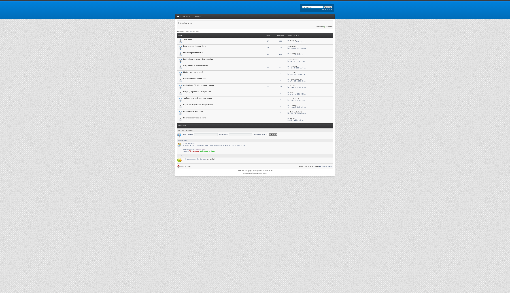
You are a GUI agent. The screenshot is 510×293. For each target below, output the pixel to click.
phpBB (249, 170)
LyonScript (293, 99)
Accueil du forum (185, 16)
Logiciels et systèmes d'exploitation (198, 59)
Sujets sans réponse (183, 31)
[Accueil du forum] (176, 3)
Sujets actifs (195, 31)
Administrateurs (194, 151)
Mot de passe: (223, 134)
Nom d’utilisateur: (188, 134)
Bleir (291, 86)
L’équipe (300, 166)
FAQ (199, 16)
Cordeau (293, 105)
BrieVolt (292, 66)
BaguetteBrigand (295, 79)
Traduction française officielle (252, 173)
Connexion (329, 27)
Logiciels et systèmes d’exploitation (198, 105)
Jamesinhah (211, 159)
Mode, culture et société (193, 72)
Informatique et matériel (193, 53)
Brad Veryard (258, 172)
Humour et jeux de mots (193, 111)
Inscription (319, 27)
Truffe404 (293, 47)
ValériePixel (293, 73)
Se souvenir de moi (260, 134)
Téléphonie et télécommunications (197, 98)
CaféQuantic (294, 60)
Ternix (292, 40)
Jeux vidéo (187, 40)
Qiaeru (265, 173)
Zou (291, 92)
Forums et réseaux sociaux (194, 79)
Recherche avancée (325, 9)
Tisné (292, 118)
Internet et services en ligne (194, 46)
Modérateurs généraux (207, 151)
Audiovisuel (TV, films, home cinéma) (198, 85)
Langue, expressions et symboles (197, 92)
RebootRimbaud (295, 53)
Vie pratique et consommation (195, 66)
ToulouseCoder (295, 112)
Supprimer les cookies (312, 166)
